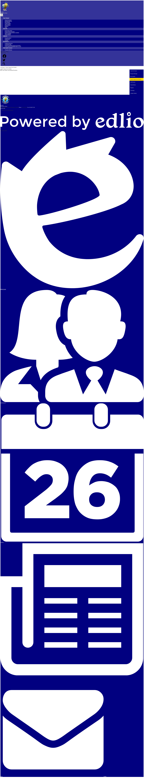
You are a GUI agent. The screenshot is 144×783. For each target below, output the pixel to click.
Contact (105, 776)
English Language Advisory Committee (12, 32)
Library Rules (7, 39)
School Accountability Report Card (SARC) (13, 45)
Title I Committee (8, 33)
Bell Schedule (7, 22)
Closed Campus (8, 23)
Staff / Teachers (7, 24)
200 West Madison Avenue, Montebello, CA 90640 (9, 107)
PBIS (6, 27)
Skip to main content (4, 0)
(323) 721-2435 (24, 107)
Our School (2, 67)
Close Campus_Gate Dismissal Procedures (9, 70)
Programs (6, 26)
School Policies (7, 25)
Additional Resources (9, 43)
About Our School (8, 20)
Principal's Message (8, 21)
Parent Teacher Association (10, 31)
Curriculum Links (8, 44)
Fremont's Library (8, 38)
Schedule (6, 40)
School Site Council (8, 30)
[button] (6, 18)
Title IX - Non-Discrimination (8, 110)
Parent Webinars (8, 34)
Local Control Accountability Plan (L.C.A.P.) (13, 46)
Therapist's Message (8, 49)
